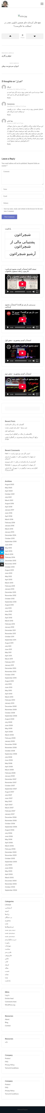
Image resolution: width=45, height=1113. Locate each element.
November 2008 (11, 747)
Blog (6, 1022)
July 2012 (8, 608)
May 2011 (8, 652)
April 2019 (8, 507)
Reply (9, 98)
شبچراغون (22, 234)
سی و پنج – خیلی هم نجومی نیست (16, 428)
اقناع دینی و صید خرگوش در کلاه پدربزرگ (21, 469)
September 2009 (11, 716)
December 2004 (10, 881)
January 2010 (9, 703)
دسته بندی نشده (10, 930)
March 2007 (9, 808)
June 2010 (8, 687)
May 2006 (8, 839)
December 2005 (10, 852)
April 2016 (8, 516)
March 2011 (9, 659)
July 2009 (8, 722)
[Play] (8, 292)
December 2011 (10, 630)
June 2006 (9, 836)
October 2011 (9, 637)
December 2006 (10, 817)
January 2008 (10, 776)
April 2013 (8, 580)
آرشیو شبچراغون (23, 253)
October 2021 (9, 494)
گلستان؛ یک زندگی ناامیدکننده (14, 424)
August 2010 (9, 681)
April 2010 (8, 694)
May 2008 (8, 763)
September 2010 (10, 678)
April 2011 (8, 656)
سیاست (7, 949)
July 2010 (8, 684)
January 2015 (9, 532)
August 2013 (9, 570)
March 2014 (9, 554)
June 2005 (9, 868)
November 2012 (10, 595)
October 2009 (10, 713)
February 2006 (10, 849)
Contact (8, 1026)
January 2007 (9, 814)
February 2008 (10, 773)
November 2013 (10, 564)
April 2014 (8, 551)
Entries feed (9, 998)
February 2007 (10, 811)
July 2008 (8, 757)
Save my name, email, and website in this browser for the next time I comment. (23, 210)
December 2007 (10, 779)
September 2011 (10, 640)
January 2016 (9, 526)
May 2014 (8, 548)
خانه (6, 1042)
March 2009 (9, 735)
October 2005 (10, 858)
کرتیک (7, 965)
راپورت (7, 943)
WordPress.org (10, 1005)
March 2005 (9, 877)
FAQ (6, 1062)
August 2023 (9, 484)
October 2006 (10, 824)
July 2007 (8, 795)
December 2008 (10, 744)
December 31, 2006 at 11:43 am (16, 106)
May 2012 (8, 614)
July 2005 (8, 865)
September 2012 (10, 602)
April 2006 (9, 843)
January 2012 (9, 627)
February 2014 (10, 557)
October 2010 (10, 675)
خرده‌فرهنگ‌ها (9, 927)
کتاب (6, 962)
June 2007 (8, 798)
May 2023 (8, 488)
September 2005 (11, 862)
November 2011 (10, 633)
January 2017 (9, 510)
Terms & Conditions (12, 1068)
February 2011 (10, 662)
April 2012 (8, 618)
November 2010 (10, 671)
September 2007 (11, 789)
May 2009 (8, 728)
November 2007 (10, 782)
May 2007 (8, 801)
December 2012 (10, 592)
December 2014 (10, 535)
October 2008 (10, 751)
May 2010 (8, 690)
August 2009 (9, 719)
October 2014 (10, 538)
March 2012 (9, 621)
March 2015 (9, 529)
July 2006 (8, 833)
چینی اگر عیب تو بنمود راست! (20, 454)
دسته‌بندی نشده (10, 933)
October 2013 (9, 567)
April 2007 (8, 805)
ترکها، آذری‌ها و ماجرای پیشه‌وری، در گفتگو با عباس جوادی (21, 438)
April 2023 (8, 491)
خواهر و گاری (6, 56)
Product (7, 1058)
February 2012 (10, 624)
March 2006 (9, 846)
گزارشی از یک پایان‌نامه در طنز (26, 462)
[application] (22, 284)
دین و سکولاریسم (10, 940)
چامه (6, 924)
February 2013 (10, 586)
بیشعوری (8, 921)
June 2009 (9, 725)
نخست (7, 971)
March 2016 (9, 519)
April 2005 (9, 874)
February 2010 (10, 700)
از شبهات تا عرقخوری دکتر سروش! (20, 458)
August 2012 (9, 605)
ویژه (6, 978)
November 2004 (11, 884)
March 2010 (9, 697)
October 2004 (10, 887)
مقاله (6, 968)
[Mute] (34, 292)
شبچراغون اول (9, 431)
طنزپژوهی (8, 955)
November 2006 (11, 820)
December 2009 (10, 706)
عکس (7, 959)
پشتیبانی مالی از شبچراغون (22, 244)
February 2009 (10, 738)
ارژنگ (9, 87)
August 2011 (9, 643)
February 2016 (10, 523)
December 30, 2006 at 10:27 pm (16, 89)
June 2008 (9, 760)
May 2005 (8, 871)
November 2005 (10, 855)
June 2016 (8, 513)
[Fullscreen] (37, 292)
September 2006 (11, 827)
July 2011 (8, 646)
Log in (7, 995)
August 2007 (9, 792)
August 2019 (9, 503)
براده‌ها (7, 914)
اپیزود (7, 911)
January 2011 (9, 665)
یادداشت (7, 981)
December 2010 (10, 668)
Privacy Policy (9, 1065)
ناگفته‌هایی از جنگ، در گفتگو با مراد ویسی (18, 434)
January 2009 (10, 741)
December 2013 (10, 561)
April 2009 (9, 732)
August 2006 (9, 830)
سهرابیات (8, 946)
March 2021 (9, 500)
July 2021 (8, 497)
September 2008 (11, 754)
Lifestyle (8, 905)
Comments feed (10, 1002)
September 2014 (10, 541)
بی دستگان (8, 917)
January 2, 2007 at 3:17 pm (15, 123)
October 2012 (9, 599)
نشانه (7, 974)
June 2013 (8, 573)
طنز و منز (8, 952)
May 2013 (8, 576)
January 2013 (9, 589)
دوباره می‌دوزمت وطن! (10, 66)
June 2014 (8, 545)
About (7, 1019)
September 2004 (11, 890)
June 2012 (8, 611)
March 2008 (9, 770)
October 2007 (10, 786)
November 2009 (11, 710)
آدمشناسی (8, 908)
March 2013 (9, 583)
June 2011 (8, 649)
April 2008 (9, 767)
